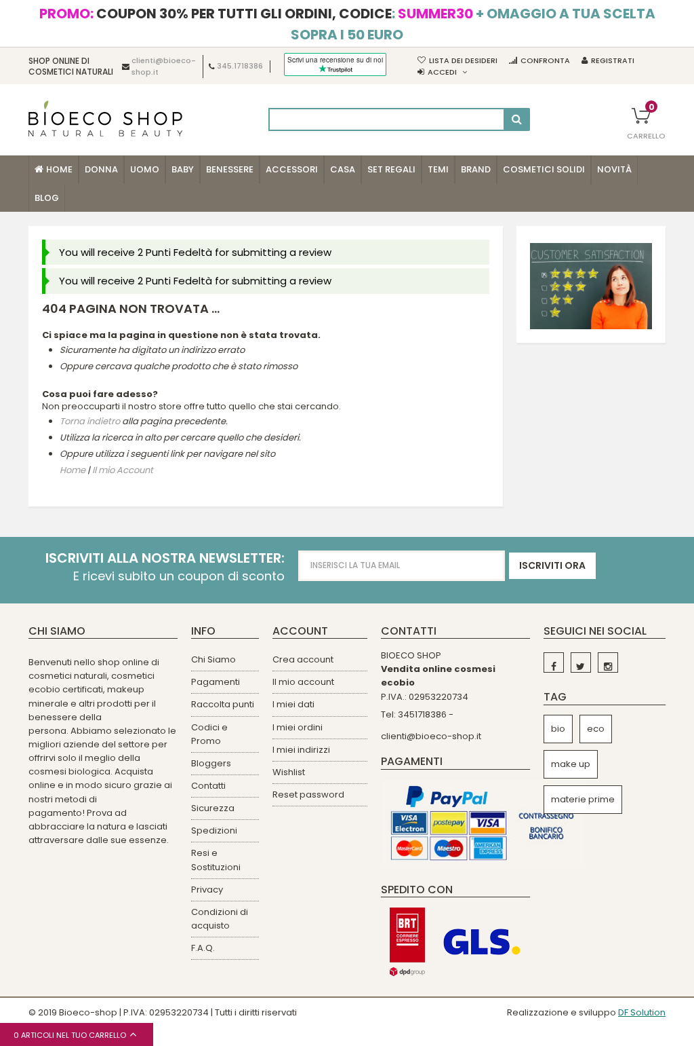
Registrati (612, 60)
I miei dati (293, 704)
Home (72, 470)
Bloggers (211, 763)
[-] (554, 662)
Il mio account (303, 681)
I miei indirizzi (301, 749)
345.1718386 (240, 66)
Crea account (302, 659)
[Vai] (517, 119)
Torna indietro (90, 421)
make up (570, 764)
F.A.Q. (203, 947)
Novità (614, 169)
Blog (47, 197)
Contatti (208, 785)
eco (596, 728)
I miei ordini (297, 727)
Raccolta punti (222, 704)
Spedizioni (214, 830)
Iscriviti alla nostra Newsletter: (165, 558)
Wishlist (288, 772)
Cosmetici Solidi (544, 169)
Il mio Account (122, 470)
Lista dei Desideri (463, 60)
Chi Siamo (213, 659)
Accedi (442, 72)
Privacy (207, 889)
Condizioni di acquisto (219, 918)
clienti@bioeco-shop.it (431, 736)
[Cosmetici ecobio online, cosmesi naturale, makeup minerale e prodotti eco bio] (105, 118)
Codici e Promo (209, 734)
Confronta (545, 60)
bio (558, 728)
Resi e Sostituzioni (216, 859)
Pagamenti (215, 681)
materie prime (583, 799)
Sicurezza (212, 808)
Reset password (308, 794)
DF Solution (642, 1012)
